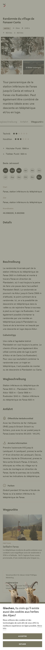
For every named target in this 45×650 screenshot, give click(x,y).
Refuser (22, 644)
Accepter (22, 636)
